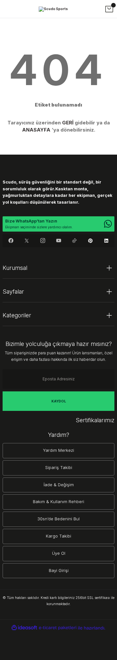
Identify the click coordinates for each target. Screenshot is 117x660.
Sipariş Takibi (58, 467)
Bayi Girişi (59, 570)
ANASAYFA (36, 130)
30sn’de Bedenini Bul (58, 518)
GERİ (67, 123)
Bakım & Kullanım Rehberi (58, 501)
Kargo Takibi (58, 536)
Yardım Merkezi (58, 450)
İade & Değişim (59, 484)
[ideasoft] (24, 628)
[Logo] (53, 8)
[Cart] (109, 9)
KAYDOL (58, 401)
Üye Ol (58, 553)
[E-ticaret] (58, 628)
